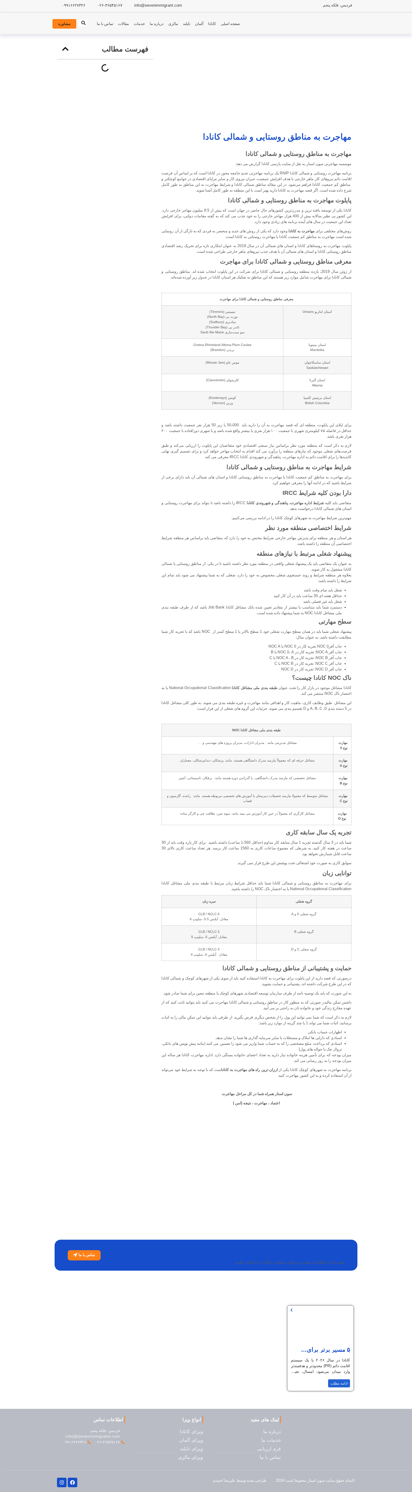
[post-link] (291, 1310)
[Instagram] (62, 1482)
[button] (83, 23)
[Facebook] (72, 1482)
